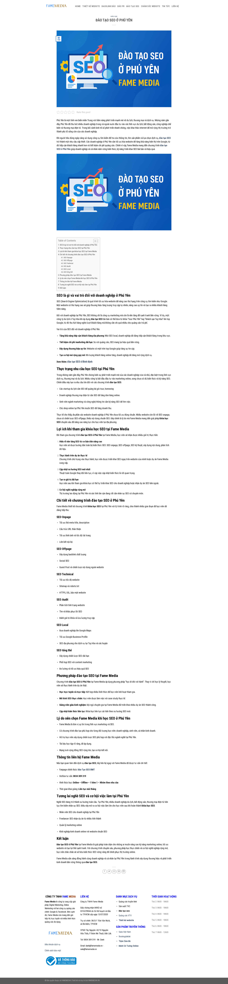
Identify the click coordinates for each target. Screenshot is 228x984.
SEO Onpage (68, 257)
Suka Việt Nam (125, 932)
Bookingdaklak (124, 936)
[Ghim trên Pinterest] (119, 871)
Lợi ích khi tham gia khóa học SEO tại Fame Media (78, 251)
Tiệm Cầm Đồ (124, 941)
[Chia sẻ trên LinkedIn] (124, 871)
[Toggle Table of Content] (94, 241)
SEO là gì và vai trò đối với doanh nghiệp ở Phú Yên (78, 245)
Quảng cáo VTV (125, 915)
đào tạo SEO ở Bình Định (79, 361)
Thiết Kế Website (91, 6)
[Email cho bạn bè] (114, 871)
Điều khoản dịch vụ (52, 944)
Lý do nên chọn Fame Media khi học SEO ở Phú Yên (78, 278)
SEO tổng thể (68, 272)
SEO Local (67, 269)
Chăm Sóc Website (150, 6)
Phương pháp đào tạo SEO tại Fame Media (76, 275)
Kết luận (63, 288)
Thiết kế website (126, 920)
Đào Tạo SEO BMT (86, 769)
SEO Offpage (68, 260)
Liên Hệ (175, 6)
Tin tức (166, 6)
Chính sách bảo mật (53, 950)
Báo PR (120, 6)
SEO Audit (67, 266)
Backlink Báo (109, 6)
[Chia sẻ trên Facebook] (104, 871)
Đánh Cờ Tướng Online (129, 946)
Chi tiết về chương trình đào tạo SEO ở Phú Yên (77, 254)
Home (77, 6)
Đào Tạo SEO (132, 6)
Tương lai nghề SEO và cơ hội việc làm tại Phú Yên (78, 285)
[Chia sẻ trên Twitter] (109, 871)
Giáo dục (114, 16)
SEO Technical (68, 263)
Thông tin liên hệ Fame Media (71, 281)
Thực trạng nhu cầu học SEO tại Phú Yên (75, 248)
